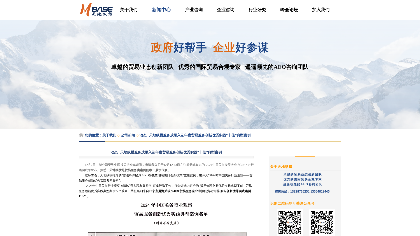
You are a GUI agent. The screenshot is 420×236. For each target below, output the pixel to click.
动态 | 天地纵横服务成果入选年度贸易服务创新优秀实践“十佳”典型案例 (195, 135)
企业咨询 (225, 9)
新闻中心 (161, 9)
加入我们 (321, 9)
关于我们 (129, 9)
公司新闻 (128, 135)
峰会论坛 (289, 9)
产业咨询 (194, 9)
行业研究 (257, 9)
